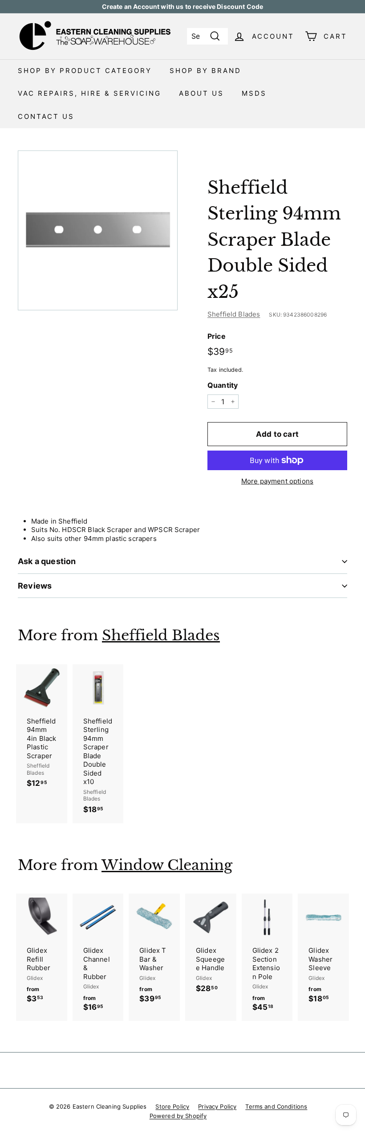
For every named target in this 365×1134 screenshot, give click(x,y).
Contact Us (46, 116)
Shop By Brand (205, 70)
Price (216, 336)
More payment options (277, 481)
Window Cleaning (166, 865)
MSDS (254, 93)
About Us (201, 93)
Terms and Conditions (276, 1106)
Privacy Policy (217, 1106)
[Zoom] (97, 230)
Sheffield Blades (233, 314)
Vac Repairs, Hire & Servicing (89, 93)
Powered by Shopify (178, 1115)
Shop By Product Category (85, 70)
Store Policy (172, 1106)
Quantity (222, 385)
